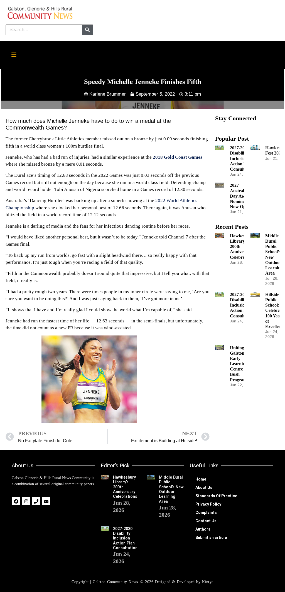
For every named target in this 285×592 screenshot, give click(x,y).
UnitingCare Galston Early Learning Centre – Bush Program (242, 363)
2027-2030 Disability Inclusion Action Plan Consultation (242, 158)
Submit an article (211, 537)
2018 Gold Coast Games (177, 157)
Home (200, 479)
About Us (203, 487)
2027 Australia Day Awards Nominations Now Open (242, 196)
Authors (202, 529)
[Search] (87, 30)
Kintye (207, 582)
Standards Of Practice (216, 496)
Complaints (206, 512)
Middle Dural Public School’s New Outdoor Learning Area (171, 489)
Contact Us (206, 521)
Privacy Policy (208, 504)
